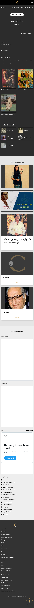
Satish (26, 130)
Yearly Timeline (5, 574)
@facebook (4, 383)
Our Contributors (5, 585)
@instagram (4, 336)
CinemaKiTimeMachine (9, 499)
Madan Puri (27, 138)
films (17, 283)
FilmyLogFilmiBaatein (8, 507)
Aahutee (20, 90)
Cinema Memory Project (7, 557)
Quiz (2, 545)
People (3, 560)
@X (2, 430)
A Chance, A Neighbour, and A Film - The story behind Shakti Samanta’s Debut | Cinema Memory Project (17, 241)
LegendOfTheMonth (8, 511)
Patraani (6, 277)
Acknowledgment (5, 534)
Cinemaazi (5, 480)
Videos (3, 554)
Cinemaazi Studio (5, 571)
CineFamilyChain (7, 509)
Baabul (3, 90)
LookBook (5, 514)
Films (2, 562)
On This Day (4, 583)
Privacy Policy (5, 588)
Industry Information (6, 568)
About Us (3, 529)
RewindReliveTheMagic (9, 489)
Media (3, 542)
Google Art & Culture (6, 580)
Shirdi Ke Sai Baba (6, 114)
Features (3, 552)
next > (30, 33)
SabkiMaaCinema (7, 492)
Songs (2, 565)
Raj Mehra (11, 145)
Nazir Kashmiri (10, 137)
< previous (23, 33)
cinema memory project (17, 248)
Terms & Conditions (6, 537)
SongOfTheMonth (7, 502)
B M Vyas (10, 130)
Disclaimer (4, 548)
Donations (4, 531)
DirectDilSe (6, 497)
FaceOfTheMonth (7, 484)
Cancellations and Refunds (8, 591)
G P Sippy (6, 312)
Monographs (4, 577)
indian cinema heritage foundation (22, 7)
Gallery (3, 540)
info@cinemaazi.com (21, 596)
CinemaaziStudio (7, 504)
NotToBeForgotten (8, 487)
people (3, 7)
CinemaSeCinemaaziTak (9, 482)
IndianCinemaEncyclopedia (10, 494)
